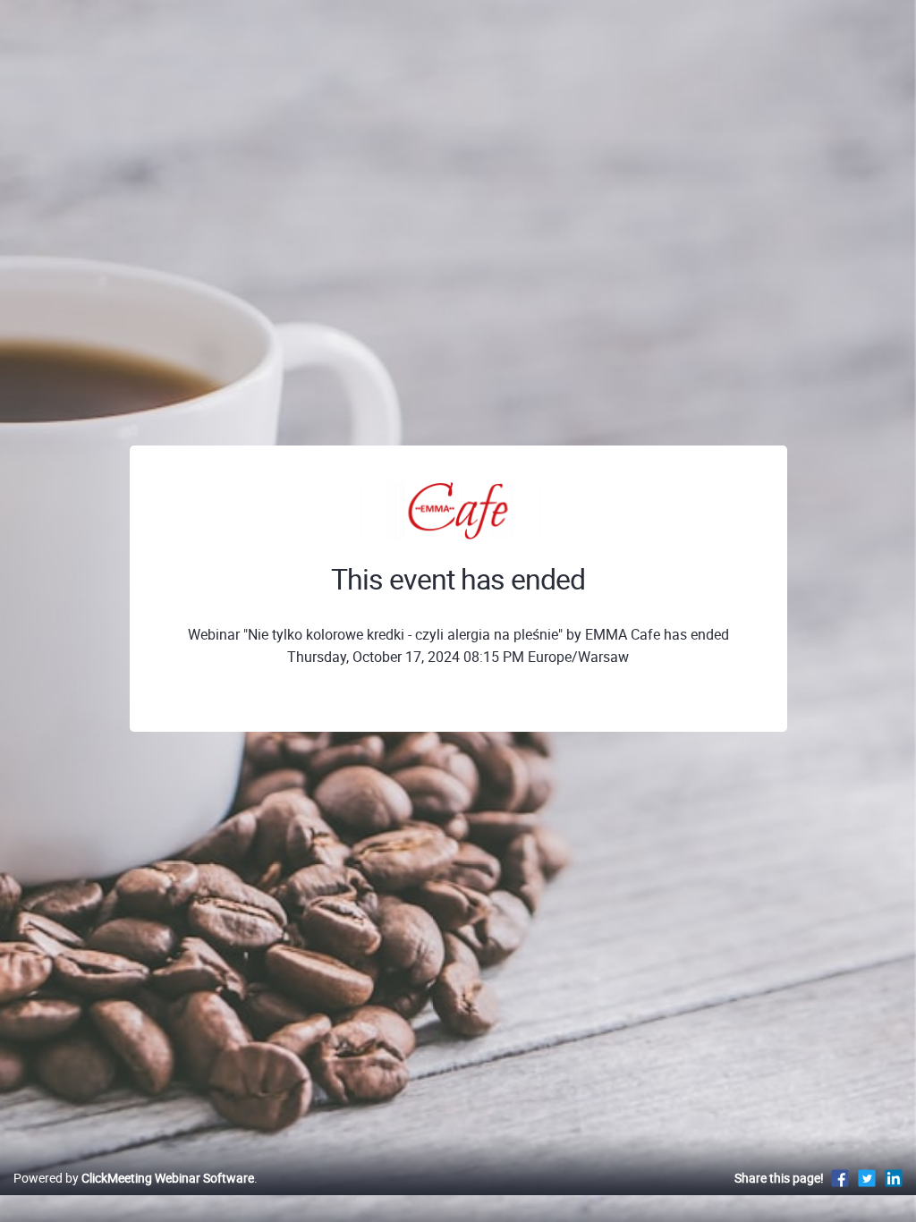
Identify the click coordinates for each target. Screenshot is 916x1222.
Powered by (133, 1177)
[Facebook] (840, 1177)
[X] (867, 1177)
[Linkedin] (894, 1177)
